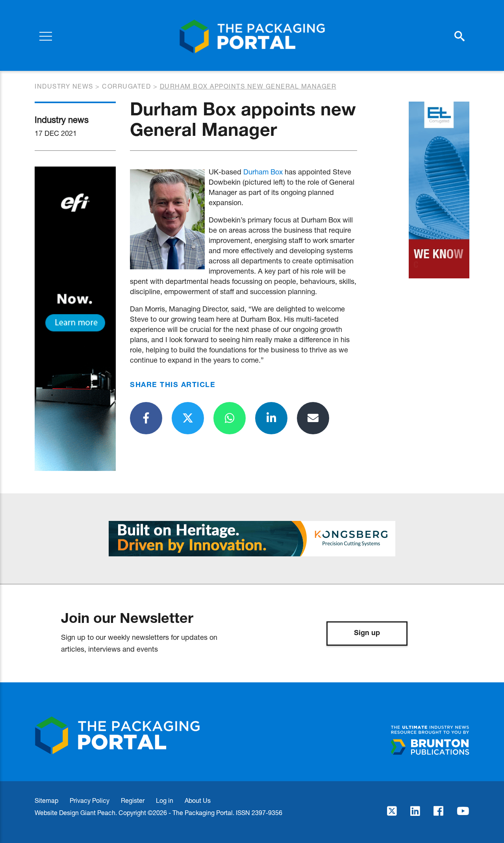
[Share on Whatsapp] (229, 418)
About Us (198, 800)
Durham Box (263, 171)
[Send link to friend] (313, 418)
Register (133, 800)
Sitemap (46, 800)
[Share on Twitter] (188, 418)
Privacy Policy (89, 800)
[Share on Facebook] (146, 418)
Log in (164, 800)
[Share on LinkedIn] (271, 418)
